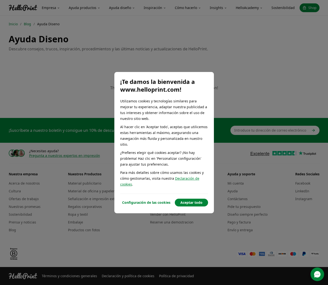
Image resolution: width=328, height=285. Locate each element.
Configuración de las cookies (146, 202)
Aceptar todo (191, 202)
